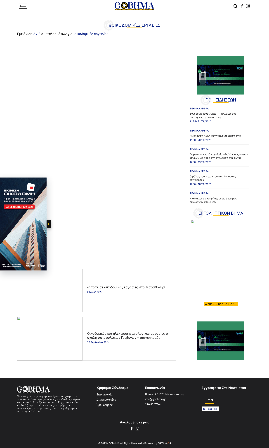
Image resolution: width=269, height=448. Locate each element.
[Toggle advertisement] (49, 224)
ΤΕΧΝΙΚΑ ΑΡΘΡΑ (199, 108)
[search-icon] (235, 6)
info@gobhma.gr (155, 399)
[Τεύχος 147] (220, 259)
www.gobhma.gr (29, 396)
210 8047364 (153, 404)
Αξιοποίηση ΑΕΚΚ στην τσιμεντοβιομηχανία (215, 135)
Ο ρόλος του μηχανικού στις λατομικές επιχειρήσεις (213, 178)
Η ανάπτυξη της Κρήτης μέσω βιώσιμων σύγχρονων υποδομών (213, 200)
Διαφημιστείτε (106, 399)
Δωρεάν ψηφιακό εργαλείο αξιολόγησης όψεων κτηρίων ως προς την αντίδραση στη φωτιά (219, 156)
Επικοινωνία (104, 394)
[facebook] (242, 6)
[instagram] (248, 6)
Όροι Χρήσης (105, 404)
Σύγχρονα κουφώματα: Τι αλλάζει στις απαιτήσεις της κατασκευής (213, 115)
